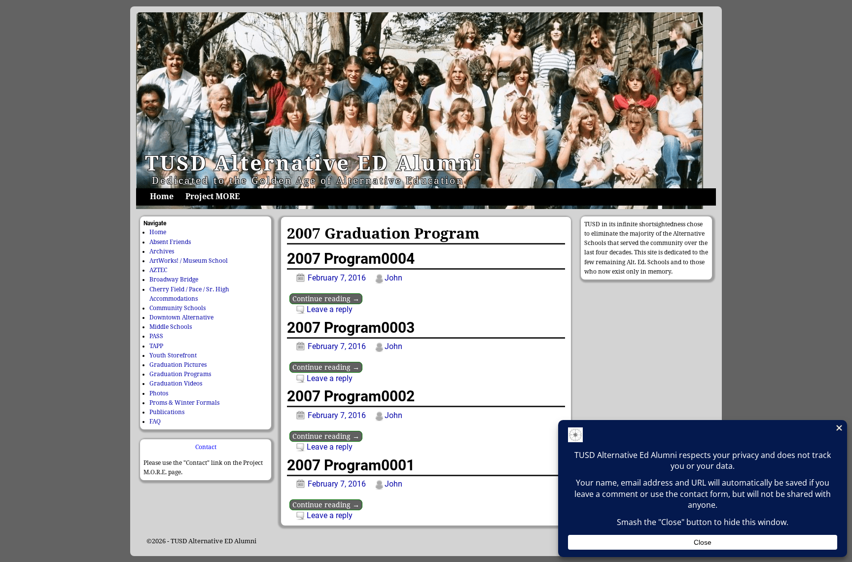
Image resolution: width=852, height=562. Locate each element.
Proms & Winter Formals (184, 402)
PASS (156, 336)
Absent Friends (170, 242)
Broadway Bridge (173, 279)
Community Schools (177, 308)
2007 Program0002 (351, 396)
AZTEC (158, 270)
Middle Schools (170, 326)
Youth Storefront (173, 355)
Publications (166, 412)
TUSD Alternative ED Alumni (314, 163)
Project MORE (212, 196)
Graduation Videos (175, 383)
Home (162, 196)
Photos (158, 393)
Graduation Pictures (178, 364)
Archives (161, 251)
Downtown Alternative (181, 317)
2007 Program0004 (351, 258)
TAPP (156, 346)
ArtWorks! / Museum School (188, 260)
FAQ (155, 421)
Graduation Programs (180, 374)
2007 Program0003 (351, 327)
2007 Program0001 (351, 465)
